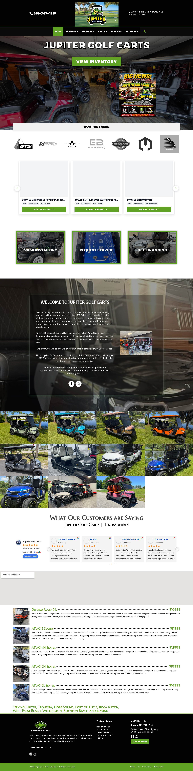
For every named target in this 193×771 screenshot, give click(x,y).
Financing (88, 31)
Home (58, 31)
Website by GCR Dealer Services (62, 767)
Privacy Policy (147, 767)
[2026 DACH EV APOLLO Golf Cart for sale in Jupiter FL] (96, 179)
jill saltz (94, 539)
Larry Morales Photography (68, 539)
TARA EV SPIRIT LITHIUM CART (38, 200)
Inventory (71, 31)
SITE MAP (100, 738)
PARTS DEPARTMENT (104, 735)
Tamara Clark (161, 539)
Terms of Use (135, 767)
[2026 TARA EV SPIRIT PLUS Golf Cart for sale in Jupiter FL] (44, 179)
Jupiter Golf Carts (32, 541)
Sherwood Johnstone (132, 539)
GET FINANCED (102, 730)
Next (176, 188)
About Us (131, 31)
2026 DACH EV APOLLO (86, 200)
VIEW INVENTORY (103, 727)
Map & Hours (140, 741)
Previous (17, 188)
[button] (144, 31)
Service (115, 31)
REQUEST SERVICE (103, 732)
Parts (101, 31)
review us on (29, 556)
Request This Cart (43, 209)
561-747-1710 (44, 13)
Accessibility (159, 767)
